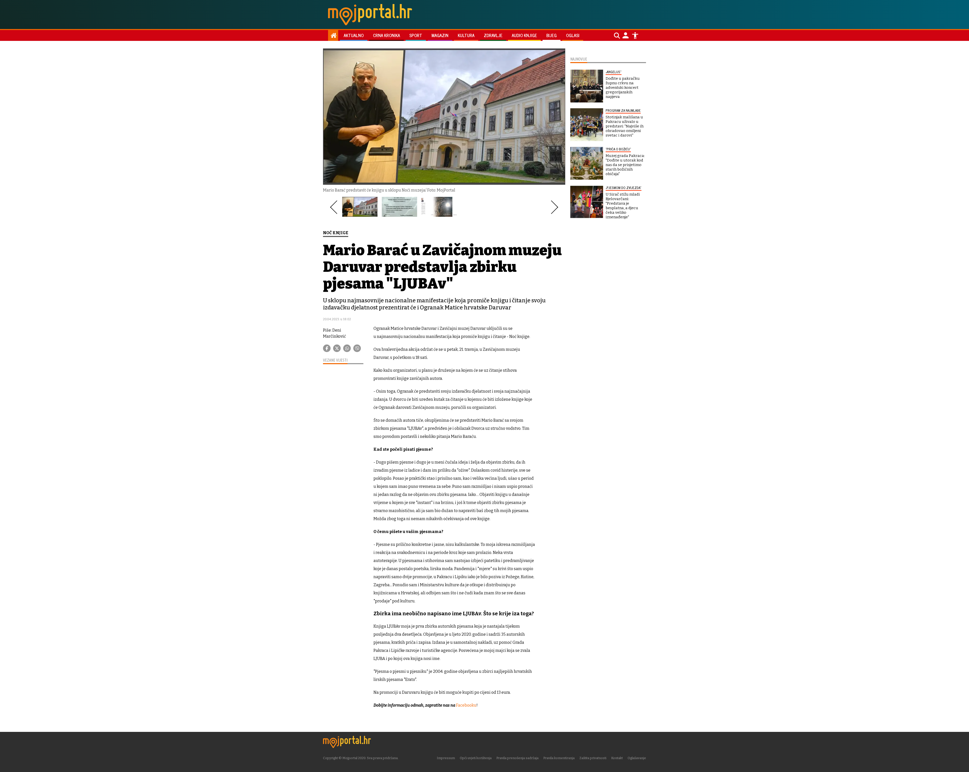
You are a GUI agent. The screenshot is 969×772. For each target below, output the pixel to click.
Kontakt (617, 758)
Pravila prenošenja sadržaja (517, 758)
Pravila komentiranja (559, 758)
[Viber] (357, 348)
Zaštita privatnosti (592, 758)
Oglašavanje (637, 758)
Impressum (446, 758)
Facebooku (466, 705)
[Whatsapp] (347, 348)
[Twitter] (337, 348)
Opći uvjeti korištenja (476, 758)
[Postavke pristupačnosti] (635, 36)
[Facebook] (327, 348)
